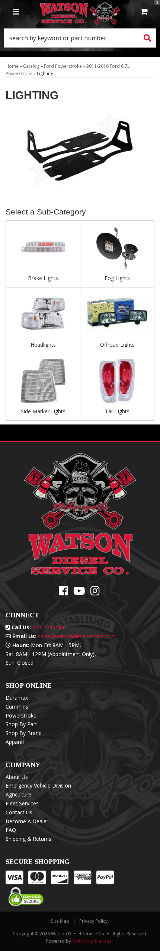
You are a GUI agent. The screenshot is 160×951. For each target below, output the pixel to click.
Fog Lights (117, 278)
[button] (80, 38)
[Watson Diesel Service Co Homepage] (80, 12)
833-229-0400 (49, 627)
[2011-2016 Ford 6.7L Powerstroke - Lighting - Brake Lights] (43, 250)
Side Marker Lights (43, 411)
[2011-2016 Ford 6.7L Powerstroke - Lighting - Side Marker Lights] (43, 383)
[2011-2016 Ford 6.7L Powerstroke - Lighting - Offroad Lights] (117, 316)
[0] (144, 12)
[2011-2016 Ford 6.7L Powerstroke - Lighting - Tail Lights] (117, 383)
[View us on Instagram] (95, 592)
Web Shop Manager (92, 941)
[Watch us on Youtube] (79, 592)
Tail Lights (117, 411)
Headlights (43, 344)
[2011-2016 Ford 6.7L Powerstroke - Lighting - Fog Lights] (117, 250)
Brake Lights (43, 278)
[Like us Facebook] (63, 592)
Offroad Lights (117, 344)
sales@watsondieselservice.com (76, 636)
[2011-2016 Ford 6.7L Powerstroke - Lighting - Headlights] (43, 316)
